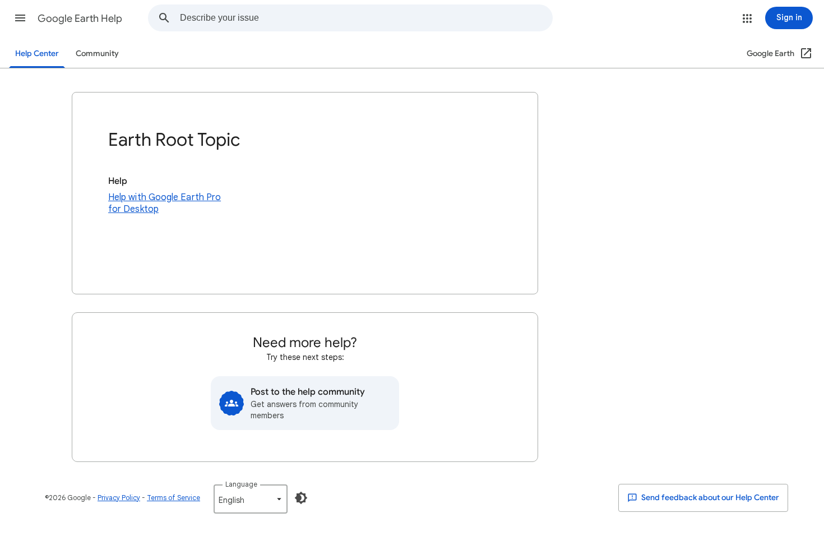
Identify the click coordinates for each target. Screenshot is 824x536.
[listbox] (251, 499)
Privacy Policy (119, 497)
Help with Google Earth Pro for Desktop (164, 203)
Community (97, 53)
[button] (20, 17)
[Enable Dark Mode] (301, 497)
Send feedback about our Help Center (709, 497)
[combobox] (366, 18)
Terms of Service (173, 497)
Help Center (37, 53)
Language (241, 484)
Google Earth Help (80, 18)
